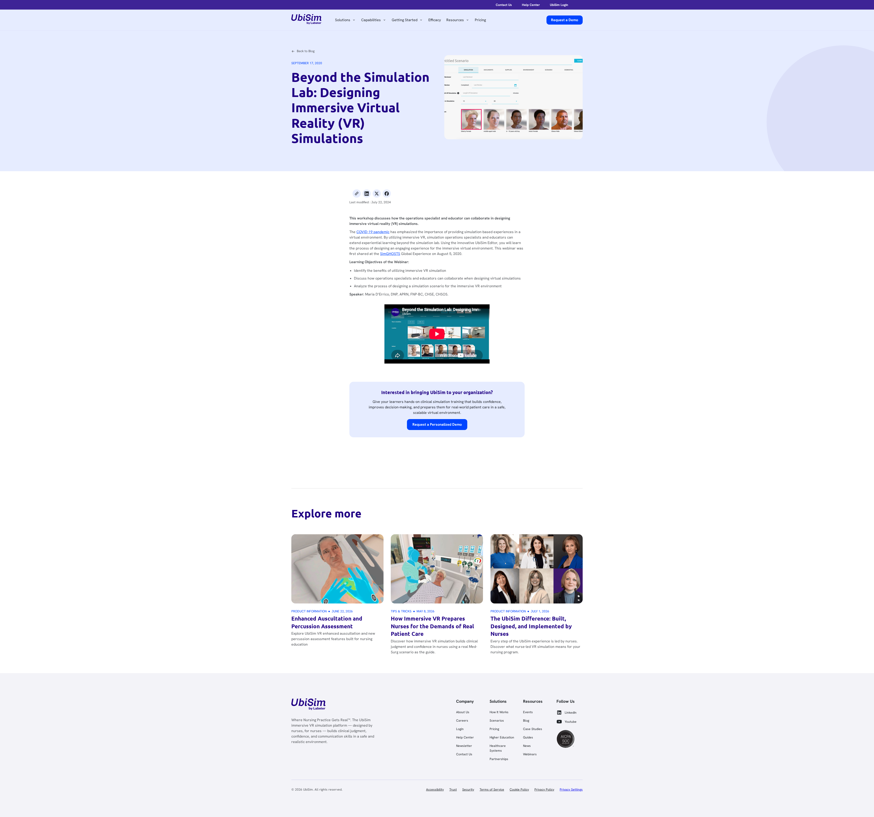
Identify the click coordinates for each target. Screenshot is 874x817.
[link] (308, 705)
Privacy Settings (571, 789)
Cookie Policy (519, 789)
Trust (453, 789)
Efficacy (434, 20)
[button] (345, 20)
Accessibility (435, 789)
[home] (306, 20)
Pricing (480, 20)
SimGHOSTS (390, 253)
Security (468, 789)
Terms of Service (492, 789)
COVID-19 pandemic (372, 231)
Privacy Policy (544, 789)
